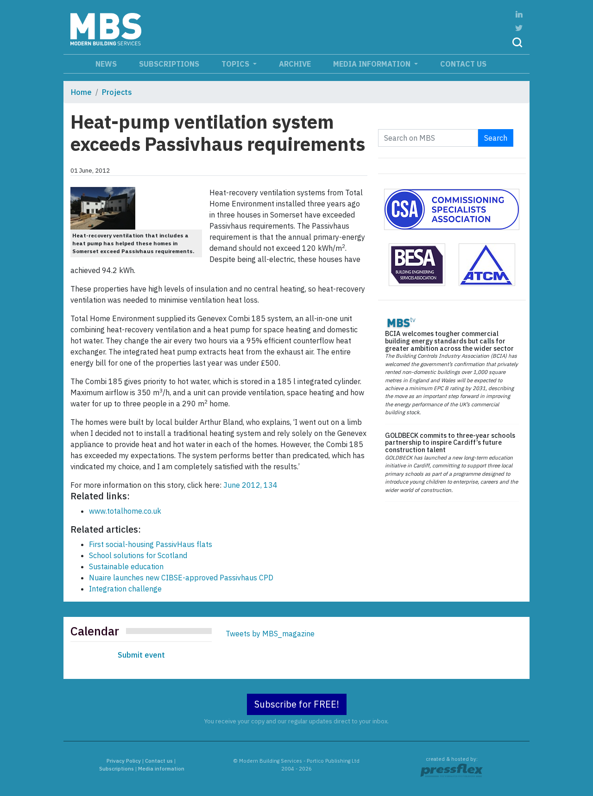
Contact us (463, 63)
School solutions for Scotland (138, 555)
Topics (236, 63)
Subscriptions (169, 63)
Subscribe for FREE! (296, 704)
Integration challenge (125, 588)
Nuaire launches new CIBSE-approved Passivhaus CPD (181, 577)
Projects (117, 92)
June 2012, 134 (250, 485)
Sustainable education (126, 566)
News (106, 63)
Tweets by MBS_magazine (270, 633)
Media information (372, 63)
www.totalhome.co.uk (125, 511)
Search (495, 138)
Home (81, 92)
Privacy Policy (124, 761)
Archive (295, 63)
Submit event (141, 654)
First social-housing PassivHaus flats (150, 544)
